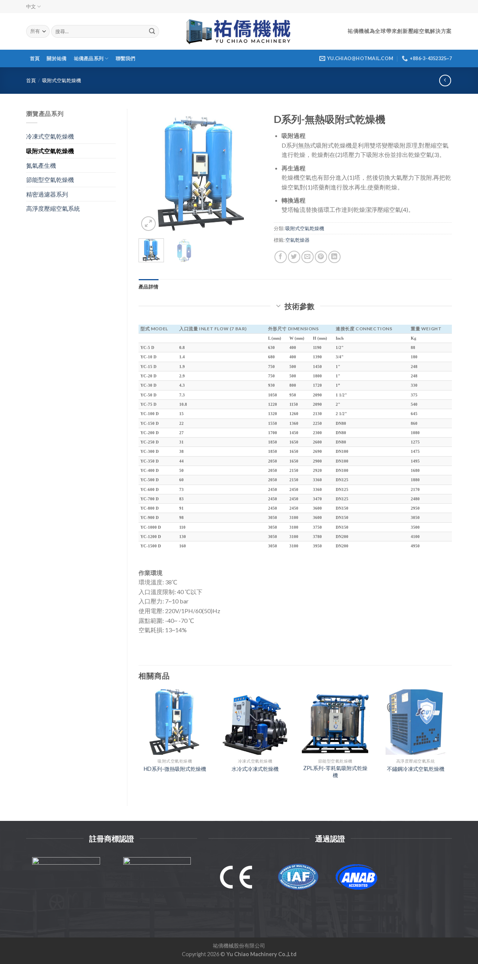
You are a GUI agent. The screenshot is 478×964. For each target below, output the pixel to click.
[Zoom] (148, 223)
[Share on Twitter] (294, 257)
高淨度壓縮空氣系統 (53, 208)
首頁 (35, 58)
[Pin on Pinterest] (321, 257)
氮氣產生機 (41, 165)
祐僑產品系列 (89, 58)
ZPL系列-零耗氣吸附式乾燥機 (335, 771)
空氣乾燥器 (297, 240)
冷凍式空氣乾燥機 (50, 136)
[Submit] (152, 31)
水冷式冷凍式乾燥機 (255, 769)
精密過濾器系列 (47, 194)
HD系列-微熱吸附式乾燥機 (175, 769)
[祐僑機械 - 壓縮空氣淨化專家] (239, 31)
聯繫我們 (126, 58)
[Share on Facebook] (280, 257)
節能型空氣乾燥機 (50, 179)
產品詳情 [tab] (148, 287)
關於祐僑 (56, 58)
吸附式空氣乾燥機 (61, 80)
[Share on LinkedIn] (334, 257)
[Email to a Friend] (307, 257)
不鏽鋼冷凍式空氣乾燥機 (415, 769)
